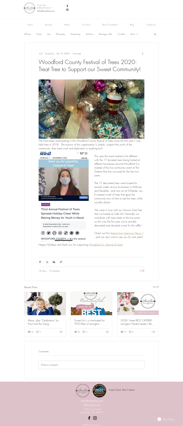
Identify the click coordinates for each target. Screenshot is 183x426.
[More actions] (142, 53)
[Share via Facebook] (40, 262)
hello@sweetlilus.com (46, 10)
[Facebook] (67, 6)
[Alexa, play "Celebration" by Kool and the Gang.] (45, 303)
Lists (48, 34)
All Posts (27, 34)
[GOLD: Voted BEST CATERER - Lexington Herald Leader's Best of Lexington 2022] (138, 303)
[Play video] (91, 109)
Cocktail (121, 34)
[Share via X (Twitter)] (47, 262)
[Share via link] (61, 262)
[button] (155, 34)
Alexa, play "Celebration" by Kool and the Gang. (43, 322)
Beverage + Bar (105, 34)
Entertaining (75, 34)
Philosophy (60, 34)
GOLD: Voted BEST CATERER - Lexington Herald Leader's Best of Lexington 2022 (137, 322)
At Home (89, 34)
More (132, 34)
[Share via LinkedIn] (54, 262)
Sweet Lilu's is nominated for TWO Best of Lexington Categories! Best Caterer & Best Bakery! (91, 322)
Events (39, 34)
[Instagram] (67, 9)
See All (156, 286)
